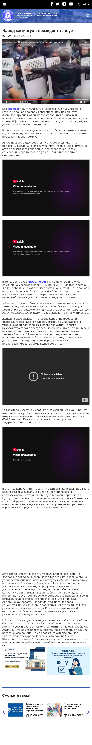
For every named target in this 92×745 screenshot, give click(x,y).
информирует (37, 281)
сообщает (14, 108)
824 (9, 35)
